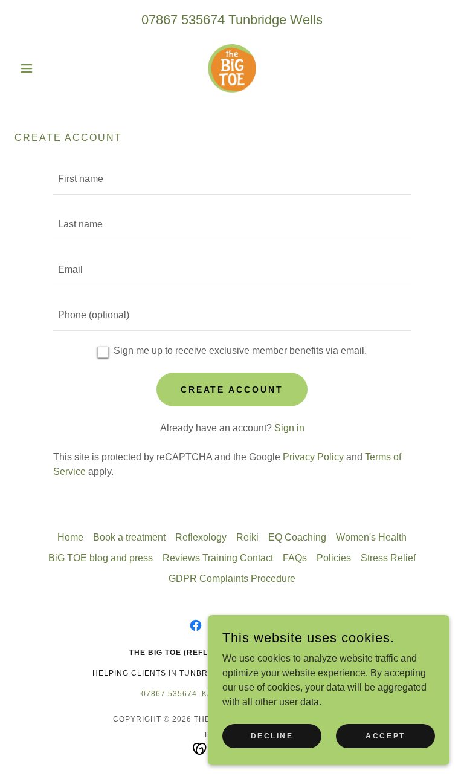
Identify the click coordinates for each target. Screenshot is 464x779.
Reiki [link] (247, 537)
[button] (47, 68)
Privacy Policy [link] (313, 457)
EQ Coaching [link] (297, 537)
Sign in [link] (289, 428)
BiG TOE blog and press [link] (100, 558)
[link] (232, 68)
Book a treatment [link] (129, 537)
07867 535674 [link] (183, 19)
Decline (272, 735)
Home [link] (70, 537)
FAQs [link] (295, 558)
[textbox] (232, 179)
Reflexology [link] (201, 537)
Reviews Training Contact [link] (218, 558)
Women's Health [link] (371, 537)
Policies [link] (334, 558)
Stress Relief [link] (388, 558)
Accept (385, 735)
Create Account (232, 389)
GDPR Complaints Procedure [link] (232, 578)
